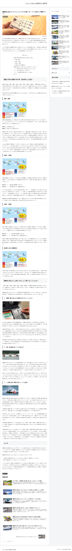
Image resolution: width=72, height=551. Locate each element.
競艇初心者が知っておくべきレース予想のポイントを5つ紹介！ (61, 87)
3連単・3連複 (18, 63)
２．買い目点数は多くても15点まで (22, 70)
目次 (23, 55)
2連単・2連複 (18, 61)
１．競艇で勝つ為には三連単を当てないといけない (25, 68)
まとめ (15, 74)
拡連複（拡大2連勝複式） (20, 65)
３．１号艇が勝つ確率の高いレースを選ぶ (23, 72)
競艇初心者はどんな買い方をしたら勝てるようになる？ (25, 66)
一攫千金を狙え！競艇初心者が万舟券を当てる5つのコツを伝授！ (61, 82)
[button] (69, 11)
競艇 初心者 (5, 473)
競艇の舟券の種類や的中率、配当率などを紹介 (23, 57)
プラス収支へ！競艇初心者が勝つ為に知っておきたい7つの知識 (61, 91)
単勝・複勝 (17, 59)
